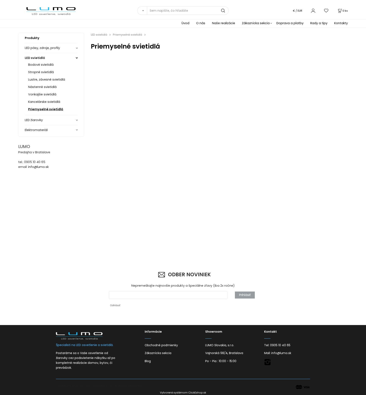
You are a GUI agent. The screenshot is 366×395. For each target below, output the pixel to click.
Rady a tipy (318, 23)
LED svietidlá (35, 58)
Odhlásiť (115, 305)
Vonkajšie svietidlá (42, 94)
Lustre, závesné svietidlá (46, 79)
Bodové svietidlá (41, 65)
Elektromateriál (36, 130)
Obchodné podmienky (161, 345)
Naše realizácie (223, 23)
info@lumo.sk (38, 167)
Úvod (185, 23)
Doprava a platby (290, 23)
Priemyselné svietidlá (45, 109)
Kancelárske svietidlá (44, 102)
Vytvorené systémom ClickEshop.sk (183, 392)
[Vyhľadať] (142, 10)
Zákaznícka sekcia (256, 23)
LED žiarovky (34, 120)
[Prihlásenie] (313, 10)
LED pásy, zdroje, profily (42, 48)
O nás (200, 23)
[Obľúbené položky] (326, 10)
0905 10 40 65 (280, 345)
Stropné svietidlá (41, 72)
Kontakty (341, 23)
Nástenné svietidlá (42, 87)
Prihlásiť (245, 295)
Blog (148, 361)
